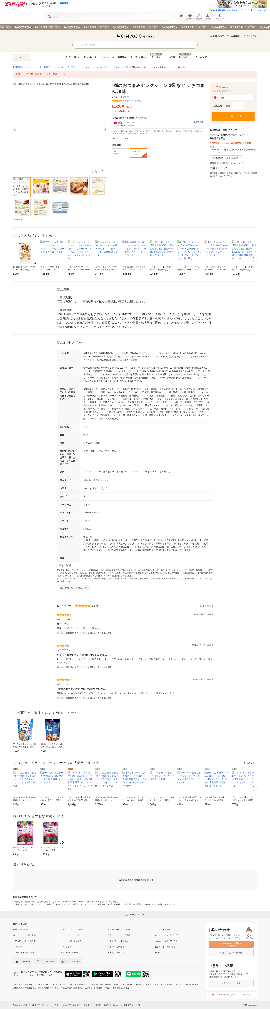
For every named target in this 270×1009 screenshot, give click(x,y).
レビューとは (206, 606)
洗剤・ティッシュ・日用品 (119, 935)
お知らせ (17, 984)
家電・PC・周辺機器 (69, 953)
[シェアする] (95, 171)
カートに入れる (233, 116)
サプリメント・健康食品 (118, 941)
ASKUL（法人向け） (94, 988)
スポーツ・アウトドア (117, 947)
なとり (125, 97)
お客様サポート (43, 984)
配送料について (217, 146)
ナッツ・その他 (120, 67)
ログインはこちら (120, 138)
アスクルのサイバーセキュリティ (160, 984)
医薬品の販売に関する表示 (72, 988)
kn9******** (62, 619)
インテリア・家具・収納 (23, 953)
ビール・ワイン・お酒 (69, 935)
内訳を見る (199, 122)
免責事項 (107, 1005)
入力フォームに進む (231, 983)
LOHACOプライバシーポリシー (118, 984)
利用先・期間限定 (128, 126)
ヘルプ (263, 10)
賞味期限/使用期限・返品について (226, 163)
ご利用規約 (138, 984)
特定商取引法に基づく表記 (187, 984)
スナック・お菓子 (41, 67)
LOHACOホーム (21, 67)
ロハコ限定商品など (21, 929)
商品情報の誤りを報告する (73, 588)
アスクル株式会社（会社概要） (118, 988)
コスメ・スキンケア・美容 (71, 929)
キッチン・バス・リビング (166, 935)
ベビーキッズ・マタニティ (71, 941)
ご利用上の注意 (96, 984)
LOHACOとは (29, 984)
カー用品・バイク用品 (117, 953)
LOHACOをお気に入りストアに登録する (233, 995)
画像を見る (17, 220)
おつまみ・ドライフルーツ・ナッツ (71, 67)
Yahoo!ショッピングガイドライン (127, 1005)
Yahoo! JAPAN (217, 10)
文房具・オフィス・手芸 (165, 947)
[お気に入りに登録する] (102, 171)
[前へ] (15, 129)
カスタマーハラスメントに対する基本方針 (70, 984)
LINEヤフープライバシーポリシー (46, 1005)
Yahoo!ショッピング (21, 1005)
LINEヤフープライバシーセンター (77, 1005)
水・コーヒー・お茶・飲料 (24, 935)
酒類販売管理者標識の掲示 (24, 988)
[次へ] (105, 129)
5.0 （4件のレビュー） (132, 101)
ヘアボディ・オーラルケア (24, 941)
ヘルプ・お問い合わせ (231, 952)
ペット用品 (17, 947)
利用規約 (97, 1005)
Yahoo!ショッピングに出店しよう (242, 10)
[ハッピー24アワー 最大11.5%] (135, 27)
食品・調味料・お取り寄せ (119, 929)
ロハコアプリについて (41, 975)
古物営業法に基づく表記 (48, 988)
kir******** (61, 684)
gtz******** (62, 650)
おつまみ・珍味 (101, 67)
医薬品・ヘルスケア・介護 (166, 941)
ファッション (66, 947)
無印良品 (158, 953)
